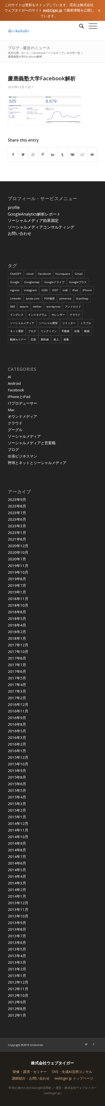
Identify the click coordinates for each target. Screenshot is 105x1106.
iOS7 (55, 290)
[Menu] (90, 26)
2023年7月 (17, 512)
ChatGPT (15, 274)
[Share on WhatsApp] (33, 154)
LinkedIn (15, 298)
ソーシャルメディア (22, 323)
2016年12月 (18, 704)
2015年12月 (18, 757)
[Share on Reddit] (82, 154)
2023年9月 (17, 499)
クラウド (75, 314)
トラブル (85, 323)
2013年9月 (17, 922)
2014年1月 (17, 896)
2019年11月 (18, 565)
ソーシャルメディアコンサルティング (41, 227)
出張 (77, 331)
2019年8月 (17, 578)
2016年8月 (17, 724)
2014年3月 (17, 882)
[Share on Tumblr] (62, 154)
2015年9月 (17, 770)
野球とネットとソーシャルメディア (37, 462)
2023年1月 (17, 532)
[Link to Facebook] (93, 1044)
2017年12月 (18, 644)
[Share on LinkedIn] (52, 154)
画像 (66, 339)
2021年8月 (17, 539)
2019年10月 (18, 572)
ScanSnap (82, 298)
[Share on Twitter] (23, 154)
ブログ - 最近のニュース (29, 47)
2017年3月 (17, 691)
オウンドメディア (22, 416)
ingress (14, 290)
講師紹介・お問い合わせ (31, 1078)
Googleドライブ (54, 282)
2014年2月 (17, 889)
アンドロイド (73, 306)
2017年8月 (17, 658)
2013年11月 (18, 909)
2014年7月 (17, 856)
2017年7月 (17, 664)
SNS (12, 306)
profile (14, 207)
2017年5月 (17, 677)
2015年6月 (17, 783)
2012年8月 (17, 1008)
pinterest (65, 298)
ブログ (32, 331)
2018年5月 (17, 618)
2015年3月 (17, 803)
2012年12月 (18, 982)
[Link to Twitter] (86, 1044)
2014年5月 (17, 869)
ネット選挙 (16, 331)
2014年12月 (18, 823)
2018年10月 (18, 605)
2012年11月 (18, 988)
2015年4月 (17, 796)
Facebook (44, 274)
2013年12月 (18, 902)
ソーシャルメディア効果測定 (33, 220)
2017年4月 (17, 684)
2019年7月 (17, 585)
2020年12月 (18, 545)
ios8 (65, 290)
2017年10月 (18, 651)
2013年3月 (17, 962)
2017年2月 (17, 697)
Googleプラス (78, 282)
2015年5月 (17, 790)
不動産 (66, 331)
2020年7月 (17, 558)
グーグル (15, 429)
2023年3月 (17, 525)
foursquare (62, 274)
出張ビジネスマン (22, 456)
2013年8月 (17, 929)
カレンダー (58, 314)
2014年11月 (18, 830)
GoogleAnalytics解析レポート (34, 214)
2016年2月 (17, 744)
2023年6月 (17, 519)
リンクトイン (49, 331)
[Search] (79, 26)
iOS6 (44, 290)
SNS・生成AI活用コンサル (72, 1071)
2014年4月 (17, 876)
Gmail (79, 274)
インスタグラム (37, 314)
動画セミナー (18, 339)
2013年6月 (17, 942)
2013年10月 (18, 916)
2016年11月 (18, 711)
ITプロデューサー (22, 403)
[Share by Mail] (92, 154)
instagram (30, 290)
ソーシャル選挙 (48, 323)
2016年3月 (17, 737)
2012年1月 (17, 1015)
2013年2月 (17, 968)
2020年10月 (18, 552)
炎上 (56, 339)
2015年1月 (17, 816)
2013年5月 (17, 949)
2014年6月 (17, 863)
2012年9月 (17, 1001)
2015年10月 (18, 763)
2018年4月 (17, 625)
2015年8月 (17, 777)
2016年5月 (17, 730)
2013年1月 (17, 975)
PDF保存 (49, 298)
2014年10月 (18, 836)
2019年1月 (17, 591)
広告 (33, 339)
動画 (87, 331)
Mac (11, 409)
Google (15, 282)
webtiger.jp (52, 10)
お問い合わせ (19, 233)
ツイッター (69, 323)
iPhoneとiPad (19, 396)
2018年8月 (17, 611)
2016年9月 (17, 717)
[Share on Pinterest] (42, 154)
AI (9, 376)
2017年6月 (17, 671)
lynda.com (33, 298)
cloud (29, 274)
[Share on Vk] (72, 154)
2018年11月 (18, 598)
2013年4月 (17, 955)
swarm (24, 306)
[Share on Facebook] (13, 154)
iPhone (87, 290)
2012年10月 (18, 995)
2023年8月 (17, 506)
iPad (75, 290)
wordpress (53, 306)
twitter (37, 306)
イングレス (16, 314)
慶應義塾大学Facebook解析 (42, 78)
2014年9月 (17, 843)
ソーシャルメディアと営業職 (31, 442)
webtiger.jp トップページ (73, 1078)
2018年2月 (17, 631)
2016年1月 (17, 750)
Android (14, 383)
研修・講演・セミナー (30, 1071)
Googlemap (32, 282)
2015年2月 (17, 810)
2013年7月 (17, 935)
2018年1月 (17, 638)
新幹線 (45, 339)
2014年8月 (17, 849)
